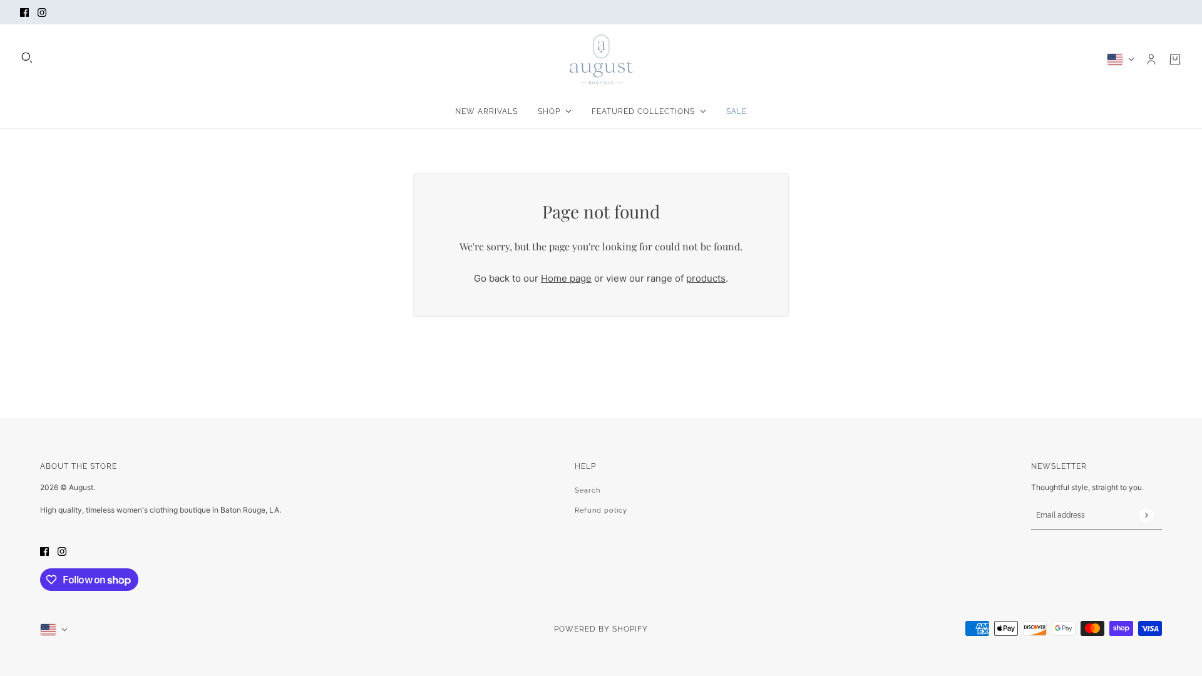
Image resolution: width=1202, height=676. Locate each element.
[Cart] (1175, 59)
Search (587, 490)
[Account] (1151, 59)
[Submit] (1146, 514)
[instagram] (42, 12)
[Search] (27, 57)
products (706, 278)
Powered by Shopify (601, 629)
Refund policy (601, 510)
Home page (566, 278)
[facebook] (24, 12)
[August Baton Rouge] (601, 59)
